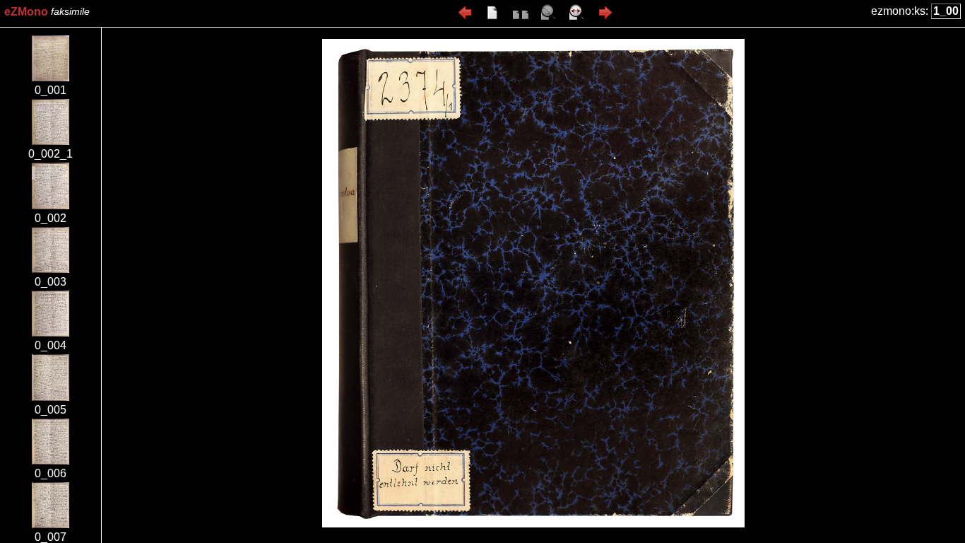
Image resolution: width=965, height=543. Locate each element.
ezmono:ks (898, 11)
